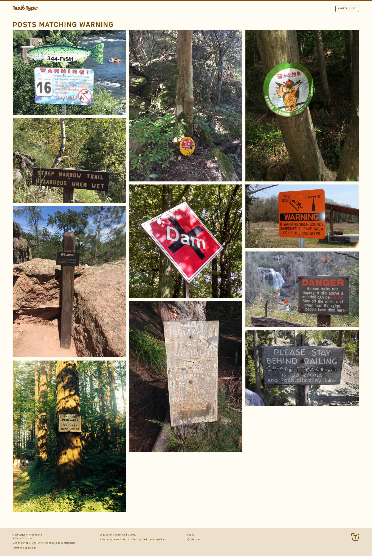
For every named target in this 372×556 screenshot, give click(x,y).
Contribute (347, 8)
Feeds (190, 534)
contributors (68, 542)
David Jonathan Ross (154, 539)
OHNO (133, 534)
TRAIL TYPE (25, 8)
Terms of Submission (24, 547)
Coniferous (119, 534)
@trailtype (193, 539)
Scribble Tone (28, 542)
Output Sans (130, 539)
